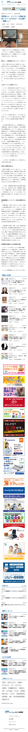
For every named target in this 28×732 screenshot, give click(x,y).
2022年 (10, 303)
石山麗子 (13, 26)
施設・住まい (5, 693)
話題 (10, 614)
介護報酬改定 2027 (12, 688)
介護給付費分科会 (21, 693)
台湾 (3, 691)
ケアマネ (12, 24)
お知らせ (3, 589)
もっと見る (24, 585)
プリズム (12, 693)
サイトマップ (12, 721)
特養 (10, 696)
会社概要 (11, 719)
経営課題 (23, 691)
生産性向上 (21, 688)
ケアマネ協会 (9, 691)
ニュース (10, 325)
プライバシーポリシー (14, 716)
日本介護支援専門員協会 (19, 696)
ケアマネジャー (19, 24)
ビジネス (17, 691)
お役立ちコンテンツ (12, 622)
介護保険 (4, 688)
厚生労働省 (4, 696)
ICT (8, 24)
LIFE (15, 331)
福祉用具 (20, 682)
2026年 (3, 682)
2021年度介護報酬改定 (17, 359)
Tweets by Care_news (7, 703)
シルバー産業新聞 (5, 26)
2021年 (3, 24)
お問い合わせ (12, 724)
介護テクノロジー (12, 682)
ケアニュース (18, 685)
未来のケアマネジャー (12, 278)
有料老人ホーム (5, 699)
